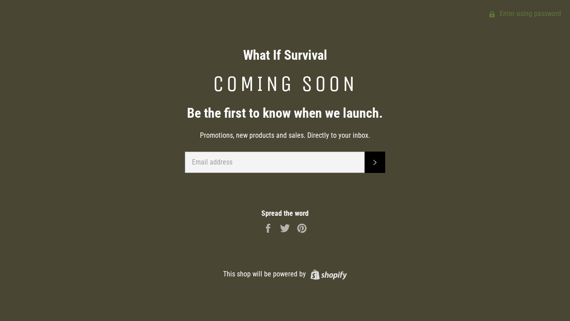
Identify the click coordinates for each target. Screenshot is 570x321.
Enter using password (529, 13)
